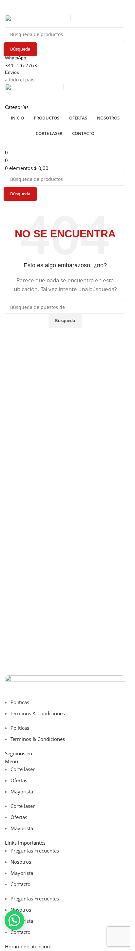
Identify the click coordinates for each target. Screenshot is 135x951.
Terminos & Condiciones (37, 713)
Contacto (20, 884)
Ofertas (18, 780)
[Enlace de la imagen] (65, 686)
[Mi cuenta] (7, 99)
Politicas (19, 702)
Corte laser (22, 769)
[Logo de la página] (37, 20)
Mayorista (21, 791)
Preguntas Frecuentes (34, 850)
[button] (14, 920)
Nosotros (20, 861)
